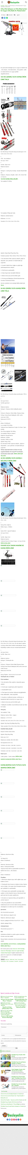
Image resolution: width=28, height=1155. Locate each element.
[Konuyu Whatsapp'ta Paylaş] (7, 18)
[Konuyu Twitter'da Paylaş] (5, 18)
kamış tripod (3, 961)
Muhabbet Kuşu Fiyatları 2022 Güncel (9, 1102)
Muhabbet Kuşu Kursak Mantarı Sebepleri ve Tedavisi (12, 1106)
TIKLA (7, 79)
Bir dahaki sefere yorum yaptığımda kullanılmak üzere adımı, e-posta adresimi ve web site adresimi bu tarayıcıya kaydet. (13, 1041)
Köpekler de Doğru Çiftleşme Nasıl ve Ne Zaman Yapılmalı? (7, 1008)
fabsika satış (12, 959)
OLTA (7, 961)
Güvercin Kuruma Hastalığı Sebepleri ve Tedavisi (11, 1093)
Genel (6, 5)
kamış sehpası (20, 959)
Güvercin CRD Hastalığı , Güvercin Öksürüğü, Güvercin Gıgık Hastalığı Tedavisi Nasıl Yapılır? (13, 950)
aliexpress (7, 959)
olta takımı (16, 961)
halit (25, 1100)
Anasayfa (2, 5)
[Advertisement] (14, 51)
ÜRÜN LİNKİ (12, 461)
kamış (16, 959)
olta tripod (21, 961)
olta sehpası (11, 961)
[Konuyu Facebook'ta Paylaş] (2, 18)
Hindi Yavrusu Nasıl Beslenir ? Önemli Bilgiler (10, 1104)
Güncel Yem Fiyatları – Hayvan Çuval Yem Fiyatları (20, 1007)
